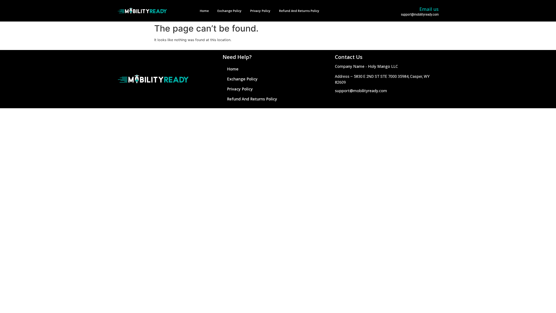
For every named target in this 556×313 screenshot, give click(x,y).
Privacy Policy (260, 11)
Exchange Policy (229, 11)
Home (204, 11)
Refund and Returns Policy (299, 11)
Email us (429, 9)
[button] (366, 66)
